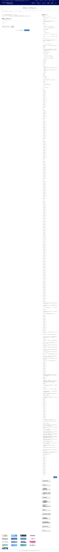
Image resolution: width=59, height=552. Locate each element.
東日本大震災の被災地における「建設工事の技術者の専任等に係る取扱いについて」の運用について (50, 452)
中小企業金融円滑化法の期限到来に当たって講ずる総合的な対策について (50, 397)
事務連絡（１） (45, 112)
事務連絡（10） (45, 130)
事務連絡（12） (45, 147)
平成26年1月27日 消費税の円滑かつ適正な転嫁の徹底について (50, 340)
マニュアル (44, 42)
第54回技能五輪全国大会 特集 (47, 84)
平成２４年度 (44, 455)
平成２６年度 (44, 330)
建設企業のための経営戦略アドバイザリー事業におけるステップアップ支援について (50, 443)
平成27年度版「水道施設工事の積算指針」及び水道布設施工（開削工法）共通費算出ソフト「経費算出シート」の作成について (50, 50)
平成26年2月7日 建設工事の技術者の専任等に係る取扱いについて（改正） (50, 352)
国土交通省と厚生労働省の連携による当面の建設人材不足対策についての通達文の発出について (50, 425)
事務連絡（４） (45, 138)
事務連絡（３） (45, 115)
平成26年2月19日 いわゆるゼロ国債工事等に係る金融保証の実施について (50, 359)
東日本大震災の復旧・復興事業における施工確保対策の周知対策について (50, 450)
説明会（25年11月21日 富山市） (48, 55)
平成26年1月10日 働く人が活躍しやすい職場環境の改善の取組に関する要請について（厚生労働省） (50, 337)
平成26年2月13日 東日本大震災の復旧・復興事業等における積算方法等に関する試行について (50, 356)
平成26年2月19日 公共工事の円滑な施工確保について (50, 360)
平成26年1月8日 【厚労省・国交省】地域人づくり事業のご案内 (50, 332)
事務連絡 (44, 399)
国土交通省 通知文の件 (46, 423)
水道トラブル (46, 0)
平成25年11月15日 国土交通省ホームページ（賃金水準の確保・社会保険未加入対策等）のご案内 (50, 432)
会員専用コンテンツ (45, 14)
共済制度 (53, 0)
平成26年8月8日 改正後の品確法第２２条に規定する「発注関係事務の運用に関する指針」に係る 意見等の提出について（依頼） (50, 375)
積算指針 (44, 47)
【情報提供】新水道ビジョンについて (47, 395)
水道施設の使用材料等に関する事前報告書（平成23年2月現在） (50, 68)
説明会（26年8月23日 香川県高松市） (49, 58)
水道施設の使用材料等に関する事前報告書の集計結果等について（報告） (50, 303)
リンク (55, 0)
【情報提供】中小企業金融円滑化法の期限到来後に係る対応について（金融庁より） (50, 393)
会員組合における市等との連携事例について (49, 26)
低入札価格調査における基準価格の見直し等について (49, 419)
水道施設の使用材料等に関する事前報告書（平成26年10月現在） (50, 70)
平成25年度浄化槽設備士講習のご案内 (47, 441)
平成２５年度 (44, 387)
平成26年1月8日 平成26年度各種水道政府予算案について (50, 334)
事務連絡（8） (45, 172)
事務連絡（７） (45, 104)
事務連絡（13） (45, 383)
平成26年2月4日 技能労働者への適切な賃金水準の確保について (50, 347)
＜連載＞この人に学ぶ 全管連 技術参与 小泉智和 (50, 34)
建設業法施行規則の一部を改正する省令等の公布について (50, 447)
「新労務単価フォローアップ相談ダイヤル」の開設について (50, 389)
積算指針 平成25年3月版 (47, 52)
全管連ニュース (45, 19)
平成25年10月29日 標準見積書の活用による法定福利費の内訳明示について (50, 427)
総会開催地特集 (45, 76)
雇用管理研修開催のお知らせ (46, 454)
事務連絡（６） (45, 98)
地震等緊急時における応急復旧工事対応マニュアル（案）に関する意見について (49, 21)
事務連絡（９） (45, 107)
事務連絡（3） (45, 93)
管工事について (41, 0)
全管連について (37, 0)
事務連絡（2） (45, 224)
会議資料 (44, 81)
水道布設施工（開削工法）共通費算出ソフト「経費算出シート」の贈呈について (50, 385)
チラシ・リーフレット (46, 38)
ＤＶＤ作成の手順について (46, 87)
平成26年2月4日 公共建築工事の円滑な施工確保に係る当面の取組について (50, 345)
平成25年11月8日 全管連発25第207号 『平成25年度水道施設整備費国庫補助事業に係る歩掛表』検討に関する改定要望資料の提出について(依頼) (50, 437)
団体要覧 (44, 75)
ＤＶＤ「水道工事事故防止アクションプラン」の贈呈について (50, 308)
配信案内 (44, 23)
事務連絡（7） (45, 127)
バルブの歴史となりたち (47, 32)
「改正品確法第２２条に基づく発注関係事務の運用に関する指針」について (50, 305)
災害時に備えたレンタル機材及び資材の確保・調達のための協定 (50, 46)
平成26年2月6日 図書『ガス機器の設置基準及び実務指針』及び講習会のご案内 (50, 349)
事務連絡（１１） (45, 101)
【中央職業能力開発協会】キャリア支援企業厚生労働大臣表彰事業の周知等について (50, 391)
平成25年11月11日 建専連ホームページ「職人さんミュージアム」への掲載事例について (50, 429)
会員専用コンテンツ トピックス (46, 16)
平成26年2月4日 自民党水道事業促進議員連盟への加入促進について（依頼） (50, 343)
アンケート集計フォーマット (46, 78)
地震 (43, 64)
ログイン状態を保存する (20, 30)
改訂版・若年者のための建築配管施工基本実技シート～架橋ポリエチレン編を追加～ (50, 40)
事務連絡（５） (45, 118)
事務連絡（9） (45, 132)
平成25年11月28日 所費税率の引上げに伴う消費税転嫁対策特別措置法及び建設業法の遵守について (50, 434)
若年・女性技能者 (46, 29)
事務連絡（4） (45, 95)
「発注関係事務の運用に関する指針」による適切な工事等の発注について (50, 311)
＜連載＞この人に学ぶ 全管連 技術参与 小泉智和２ (50, 36)
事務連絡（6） (45, 110)
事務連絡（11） (45, 121)
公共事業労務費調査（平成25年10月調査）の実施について (50, 421)
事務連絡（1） (45, 90)
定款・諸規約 (44, 61)
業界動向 (44, 73)
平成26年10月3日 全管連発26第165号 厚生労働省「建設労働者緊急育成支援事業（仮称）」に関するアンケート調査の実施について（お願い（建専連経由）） (50, 381)
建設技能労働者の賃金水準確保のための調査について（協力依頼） (49, 445)
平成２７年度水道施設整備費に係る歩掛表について (49, 313)
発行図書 (50, 0)
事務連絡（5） (45, 124)
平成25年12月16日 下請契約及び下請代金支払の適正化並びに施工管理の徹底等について (50, 439)
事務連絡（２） (45, 113)
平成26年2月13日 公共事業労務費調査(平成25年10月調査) (50, 354)
